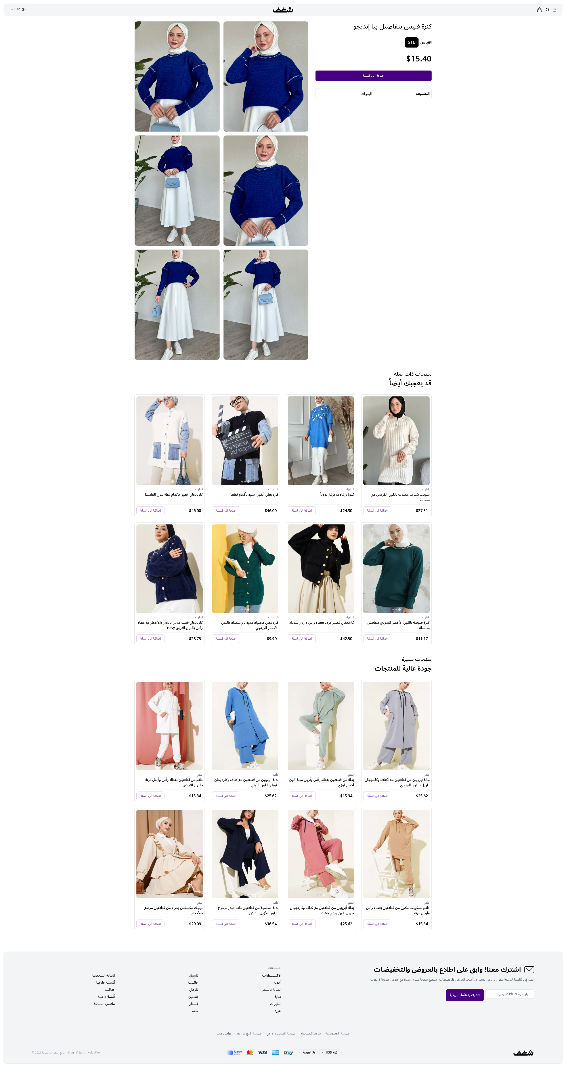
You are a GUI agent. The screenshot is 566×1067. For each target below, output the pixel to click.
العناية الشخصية (103, 975)
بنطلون (193, 996)
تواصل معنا (224, 1034)
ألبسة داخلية (106, 996)
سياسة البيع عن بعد (248, 1034)
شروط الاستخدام (310, 1034)
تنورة (278, 1010)
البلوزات (275, 1003)
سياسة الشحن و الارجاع (280, 1034)
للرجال (193, 989)
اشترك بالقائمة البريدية (464, 995)
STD (412, 42)
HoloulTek (94, 1053)
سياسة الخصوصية (337, 1034)
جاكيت (193, 982)
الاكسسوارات (271, 975)
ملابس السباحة (104, 1003)
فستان (193, 1003)
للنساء (193, 975)
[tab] (399, 481)
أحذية (277, 982)
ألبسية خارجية (105, 982)
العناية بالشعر (271, 989)
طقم (195, 1010)
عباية (277, 996)
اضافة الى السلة (373, 76)
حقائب (110, 989)
